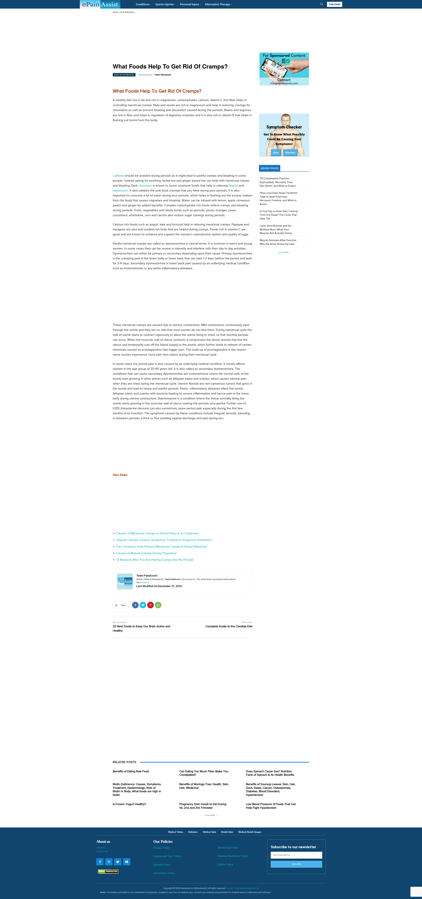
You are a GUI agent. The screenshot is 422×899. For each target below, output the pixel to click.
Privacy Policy (161, 847)
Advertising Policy (227, 847)
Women (290, 152)
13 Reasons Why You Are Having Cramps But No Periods (155, 559)
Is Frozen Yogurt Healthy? (129, 804)
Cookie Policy (225, 864)
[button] (321, 3)
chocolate (145, 185)
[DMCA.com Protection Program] (107, 872)
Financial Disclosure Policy (232, 856)
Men (276, 152)
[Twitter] (143, 605)
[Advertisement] (182, 38)
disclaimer (144, 582)
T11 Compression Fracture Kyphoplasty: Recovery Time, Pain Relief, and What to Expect (278, 182)
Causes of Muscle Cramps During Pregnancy (146, 553)
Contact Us (102, 851)
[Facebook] (135, 605)
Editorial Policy (162, 864)
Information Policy (164, 873)
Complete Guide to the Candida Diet (229, 626)
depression (120, 190)
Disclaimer (243, 888)
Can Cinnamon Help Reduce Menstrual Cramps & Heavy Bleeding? (161, 546)
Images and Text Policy (167, 856)
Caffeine (118, 175)
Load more (283, 252)
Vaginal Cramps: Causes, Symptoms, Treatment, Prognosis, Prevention (164, 540)
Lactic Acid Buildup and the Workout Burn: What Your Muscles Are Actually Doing (276, 230)
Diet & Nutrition (128, 12)
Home (115, 12)
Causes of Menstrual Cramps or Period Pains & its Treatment (157, 533)
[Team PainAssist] (125, 581)
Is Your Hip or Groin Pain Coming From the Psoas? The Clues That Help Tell (279, 215)
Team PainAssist (162, 75)
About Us (101, 847)
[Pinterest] (150, 605)
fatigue (233, 185)
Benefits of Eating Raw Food (131, 771)
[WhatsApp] (158, 605)
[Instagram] (108, 861)
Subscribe (296, 864)
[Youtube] (126, 861)
